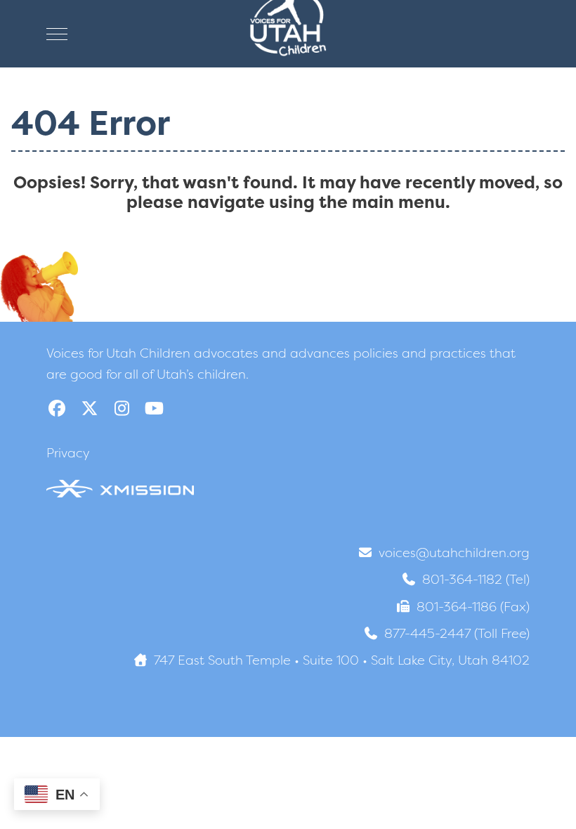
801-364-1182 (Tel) (476, 579)
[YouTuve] (153, 408)
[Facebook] (56, 408)
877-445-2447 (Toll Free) (457, 633)
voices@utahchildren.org (454, 552)
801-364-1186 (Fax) (473, 606)
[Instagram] (121, 408)
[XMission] (120, 487)
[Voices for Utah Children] (288, 34)
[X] (89, 408)
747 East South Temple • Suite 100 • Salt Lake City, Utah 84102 (342, 660)
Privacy (68, 453)
